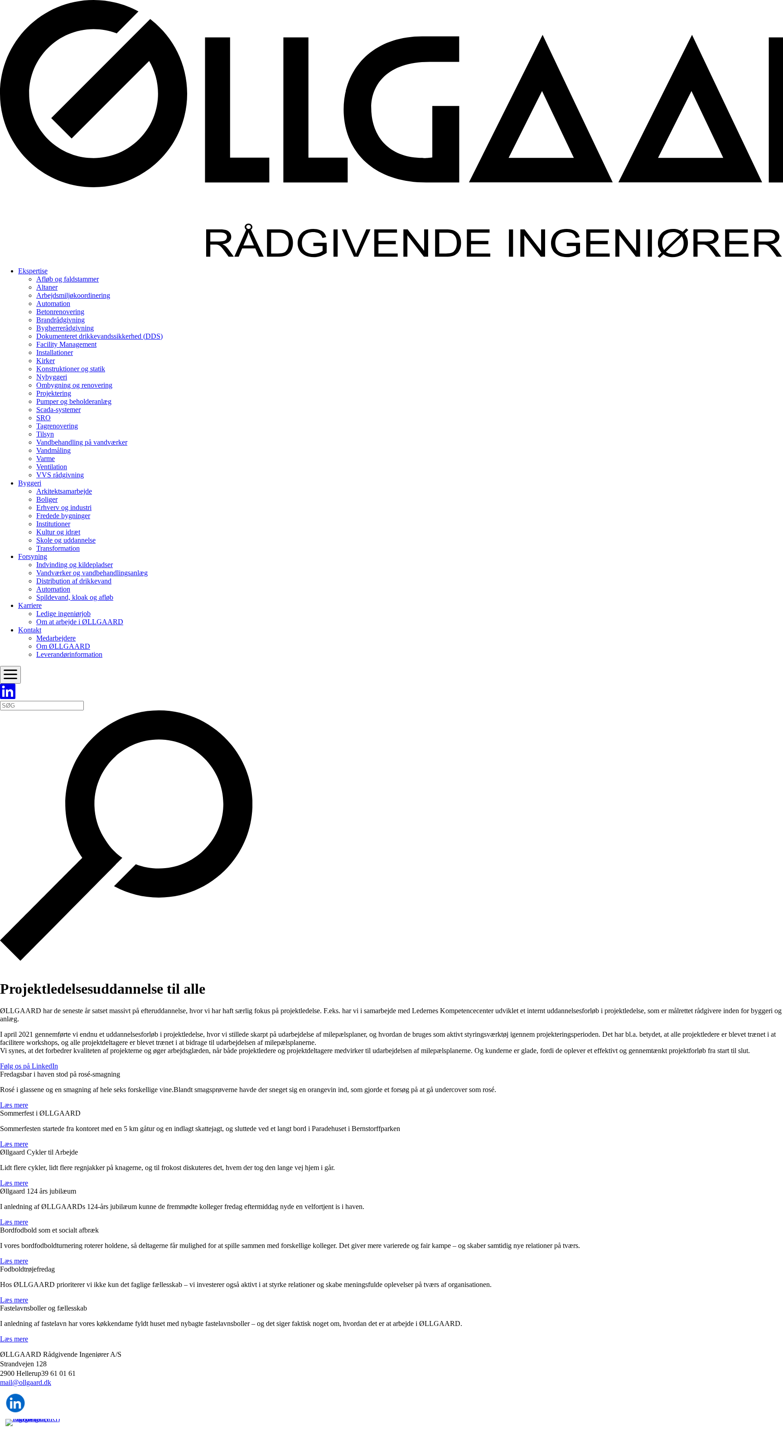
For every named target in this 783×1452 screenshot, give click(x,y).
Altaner (47, 287)
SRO (43, 418)
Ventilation (51, 467)
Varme (45, 458)
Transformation (58, 548)
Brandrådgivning (60, 320)
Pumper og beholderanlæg (73, 401)
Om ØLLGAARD (63, 646)
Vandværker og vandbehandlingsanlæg (92, 573)
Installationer (54, 352)
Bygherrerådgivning (65, 328)
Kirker (45, 360)
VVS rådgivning (60, 475)
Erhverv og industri (64, 507)
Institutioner (53, 524)
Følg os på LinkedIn (29, 1066)
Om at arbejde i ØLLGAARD (79, 622)
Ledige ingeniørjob (63, 613)
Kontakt (29, 630)
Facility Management (66, 344)
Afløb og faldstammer (67, 279)
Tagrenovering (57, 426)
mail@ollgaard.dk (25, 1382)
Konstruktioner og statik (70, 369)
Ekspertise (33, 271)
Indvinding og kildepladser (74, 564)
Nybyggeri (51, 377)
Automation (53, 303)
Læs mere (14, 1105)
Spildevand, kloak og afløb (74, 597)
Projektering (53, 393)
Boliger (47, 499)
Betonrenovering (60, 312)
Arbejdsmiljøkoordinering (73, 295)
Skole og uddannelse (66, 540)
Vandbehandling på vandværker (81, 442)
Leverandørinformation (69, 654)
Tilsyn (45, 434)
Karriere (30, 605)
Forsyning (32, 556)
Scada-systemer (58, 409)
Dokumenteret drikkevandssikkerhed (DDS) (99, 336)
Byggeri (29, 483)
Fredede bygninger (63, 516)
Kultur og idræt (58, 532)
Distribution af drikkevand (73, 581)
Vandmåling (53, 450)
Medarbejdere (56, 638)
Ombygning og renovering (74, 385)
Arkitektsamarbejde (64, 491)
